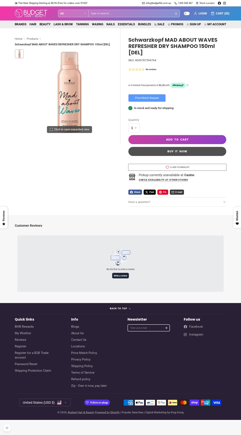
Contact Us (78, 340)
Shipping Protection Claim (33, 370)
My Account (216, 24)
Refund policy (80, 379)
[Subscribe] (166, 327)
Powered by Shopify (107, 412)
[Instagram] (224, 3)
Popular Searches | (133, 412)
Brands (20, 24)
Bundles (144, 24)
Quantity (133, 119)
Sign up (195, 24)
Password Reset (26, 364)
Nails (110, 24)
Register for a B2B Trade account (32, 355)
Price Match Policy (84, 353)
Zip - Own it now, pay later (89, 386)
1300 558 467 (185, 3)
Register (20, 346)
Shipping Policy (82, 366)
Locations (78, 346)
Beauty (45, 24)
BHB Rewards (24, 326)
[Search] (176, 13)
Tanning (82, 24)
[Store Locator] (205, 3)
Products (32, 38)
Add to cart (177, 139)
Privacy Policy (80, 359)
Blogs (75, 326)
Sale (160, 24)
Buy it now (177, 151)
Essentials (126, 24)
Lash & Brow (63, 24)
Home (18, 38)
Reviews (20, 340)
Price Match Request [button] (147, 97)
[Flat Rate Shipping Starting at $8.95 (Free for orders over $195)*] (51, 3)
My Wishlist (23, 333)
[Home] (31, 13)
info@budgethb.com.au (158, 3)
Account (200, 13)
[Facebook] (219, 3)
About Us (77, 333)
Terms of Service (82, 372)
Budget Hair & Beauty (81, 412)
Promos (177, 24)
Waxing (97, 24)
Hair (33, 24)
